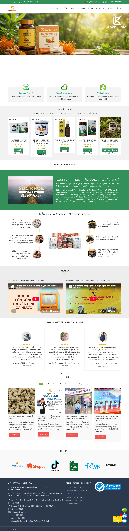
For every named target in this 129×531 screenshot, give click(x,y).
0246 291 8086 (28, 2)
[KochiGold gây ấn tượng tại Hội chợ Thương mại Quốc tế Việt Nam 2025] (107, 401)
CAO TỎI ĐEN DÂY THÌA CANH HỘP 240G (87, 141)
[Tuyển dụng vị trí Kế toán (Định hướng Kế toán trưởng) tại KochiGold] (50, 401)
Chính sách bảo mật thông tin (76, 487)
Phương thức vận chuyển (74, 500)
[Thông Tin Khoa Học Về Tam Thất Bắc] (21, 401)
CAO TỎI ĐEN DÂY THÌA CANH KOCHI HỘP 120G (19, 141)
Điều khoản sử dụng (73, 503)
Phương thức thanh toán (74, 497)
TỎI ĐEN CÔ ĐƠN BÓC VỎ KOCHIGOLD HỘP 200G (110, 141)
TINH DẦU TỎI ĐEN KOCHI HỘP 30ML (64, 141)
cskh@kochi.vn (38, 2)
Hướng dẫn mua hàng (73, 494)
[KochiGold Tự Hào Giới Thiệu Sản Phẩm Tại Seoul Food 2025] (78, 401)
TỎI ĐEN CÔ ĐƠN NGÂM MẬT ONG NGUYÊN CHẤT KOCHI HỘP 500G (42, 141)
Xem (27, 120)
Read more (14, 434)
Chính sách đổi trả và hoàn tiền (76, 490)
